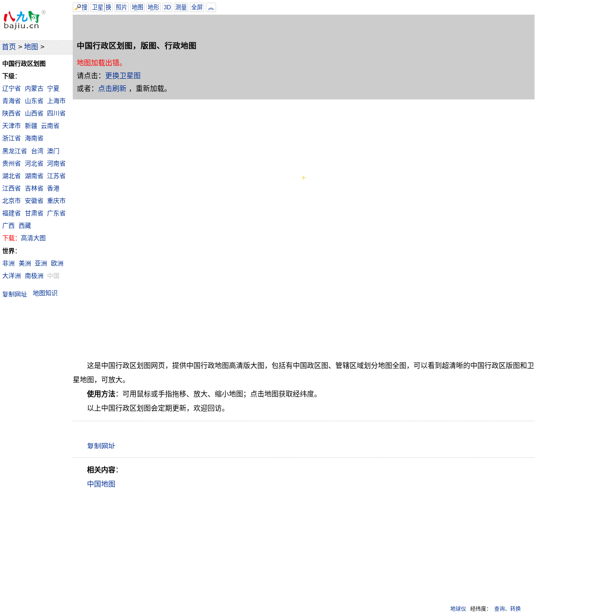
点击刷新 (112, 88)
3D (167, 7)
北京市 (11, 200)
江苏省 (56, 175)
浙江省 (11, 138)
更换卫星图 (123, 75)
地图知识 (45, 293)
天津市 (11, 125)
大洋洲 (11, 275)
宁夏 (53, 88)
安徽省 (34, 200)
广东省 (56, 213)
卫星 (97, 7)
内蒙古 (34, 88)
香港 (53, 188)
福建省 (11, 213)
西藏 (25, 225)
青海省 (11, 100)
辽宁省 (11, 88)
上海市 (56, 100)
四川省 (56, 113)
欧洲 (57, 263)
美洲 (25, 263)
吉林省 (34, 188)
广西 (8, 225)
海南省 (34, 138)
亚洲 (41, 263)
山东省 (34, 100)
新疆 (31, 125)
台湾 (37, 150)
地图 (31, 47)
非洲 (8, 263)
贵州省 (11, 163)
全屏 (197, 7)
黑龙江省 (14, 150)
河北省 (34, 163)
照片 (121, 7)
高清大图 (33, 237)
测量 (181, 7)
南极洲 (34, 275)
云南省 (50, 125)
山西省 (34, 113)
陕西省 (11, 113)
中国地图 (101, 484)
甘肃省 (34, 213)
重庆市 (56, 200)
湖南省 (34, 175)
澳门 (53, 150)
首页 (9, 47)
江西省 (11, 188)
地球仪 (458, 609)
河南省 (56, 163)
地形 (153, 7)
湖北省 (11, 175)
